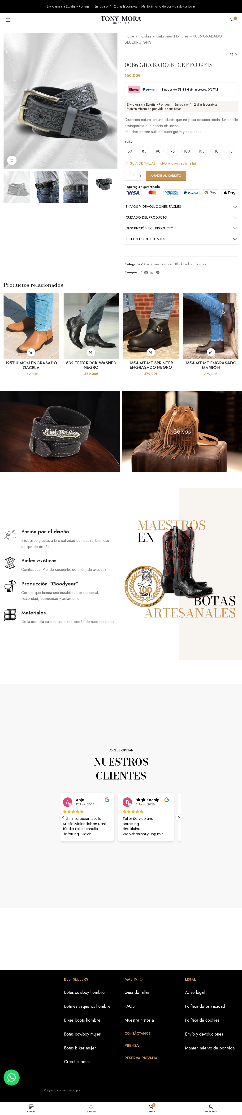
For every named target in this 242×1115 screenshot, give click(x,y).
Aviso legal (195, 992)
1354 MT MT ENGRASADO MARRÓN (211, 365)
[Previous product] (226, 54)
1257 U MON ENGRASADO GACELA (31, 365)
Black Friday (183, 264)
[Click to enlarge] (12, 160)
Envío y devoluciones (204, 1034)
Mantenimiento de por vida (210, 1048)
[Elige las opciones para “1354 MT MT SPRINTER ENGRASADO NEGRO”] (151, 352)
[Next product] (236, 54)
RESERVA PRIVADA (141, 1058)
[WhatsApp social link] (152, 272)
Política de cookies (202, 1020)
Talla (128, 142)
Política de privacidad (205, 1006)
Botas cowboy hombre (84, 992)
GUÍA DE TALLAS (142, 163)
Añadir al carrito (166, 175)
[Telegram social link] (158, 272)
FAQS (130, 1006)
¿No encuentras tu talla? (178, 163)
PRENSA (132, 1045)
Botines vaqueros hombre (87, 1006)
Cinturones (60, 431)
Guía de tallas (137, 992)
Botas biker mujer (80, 1048)
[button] (178, 817)
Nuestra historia (139, 1020)
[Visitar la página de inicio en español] (121, 19)
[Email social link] (146, 272)
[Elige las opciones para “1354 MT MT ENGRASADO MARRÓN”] (211, 352)
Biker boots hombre (82, 1020)
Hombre (144, 36)
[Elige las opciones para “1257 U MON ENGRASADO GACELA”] (31, 352)
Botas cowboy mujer (82, 1034)
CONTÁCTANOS (138, 1033)
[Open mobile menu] (8, 20)
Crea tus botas (77, 1062)
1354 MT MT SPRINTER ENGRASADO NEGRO (151, 365)
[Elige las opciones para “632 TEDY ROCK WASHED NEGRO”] (91, 352)
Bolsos (182, 431)
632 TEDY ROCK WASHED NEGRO (91, 365)
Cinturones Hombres (172, 36)
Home (129, 36)
